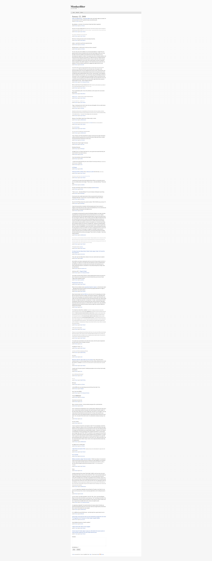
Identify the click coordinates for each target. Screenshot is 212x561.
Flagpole (82, 388)
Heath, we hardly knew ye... (77, 18)
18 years (76, 25)
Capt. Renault (83, 31)
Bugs (90, 554)
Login (74, 12)
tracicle (82, 154)
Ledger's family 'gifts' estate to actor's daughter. (81, 526)
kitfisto (82, 158)
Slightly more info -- (75, 96)
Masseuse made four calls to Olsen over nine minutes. (82, 359)
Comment (74, 536)
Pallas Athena (83, 93)
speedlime (82, 279)
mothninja (82, 108)
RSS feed (102, 554)
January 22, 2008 (79, 16)
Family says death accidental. (78, 171)
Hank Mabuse (83, 40)
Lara (81, 307)
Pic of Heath (90, 122)
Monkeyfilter (78, 6)
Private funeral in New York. (77, 282)
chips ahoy (82, 144)
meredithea (83, 184)
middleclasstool (83, 119)
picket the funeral (95, 187)
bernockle (82, 64)
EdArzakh (82, 513)
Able (98, 554)
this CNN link (85, 294)
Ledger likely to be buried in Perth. (78, 448)
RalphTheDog (83, 352)
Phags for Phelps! (83, 271)
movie (74, 122)
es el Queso (77, 21)
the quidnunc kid (83, 268)
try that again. (78, 127)
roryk (81, 164)
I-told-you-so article (90, 171)
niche (73, 554)
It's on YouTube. (75, 454)
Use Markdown (75, 547)
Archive (81, 12)
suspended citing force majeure (90, 287)
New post (77, 12)
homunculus (83, 254)
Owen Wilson (87, 18)
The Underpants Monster (85, 272)
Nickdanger (83, 148)
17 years (76, 528)
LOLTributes (74, 167)
